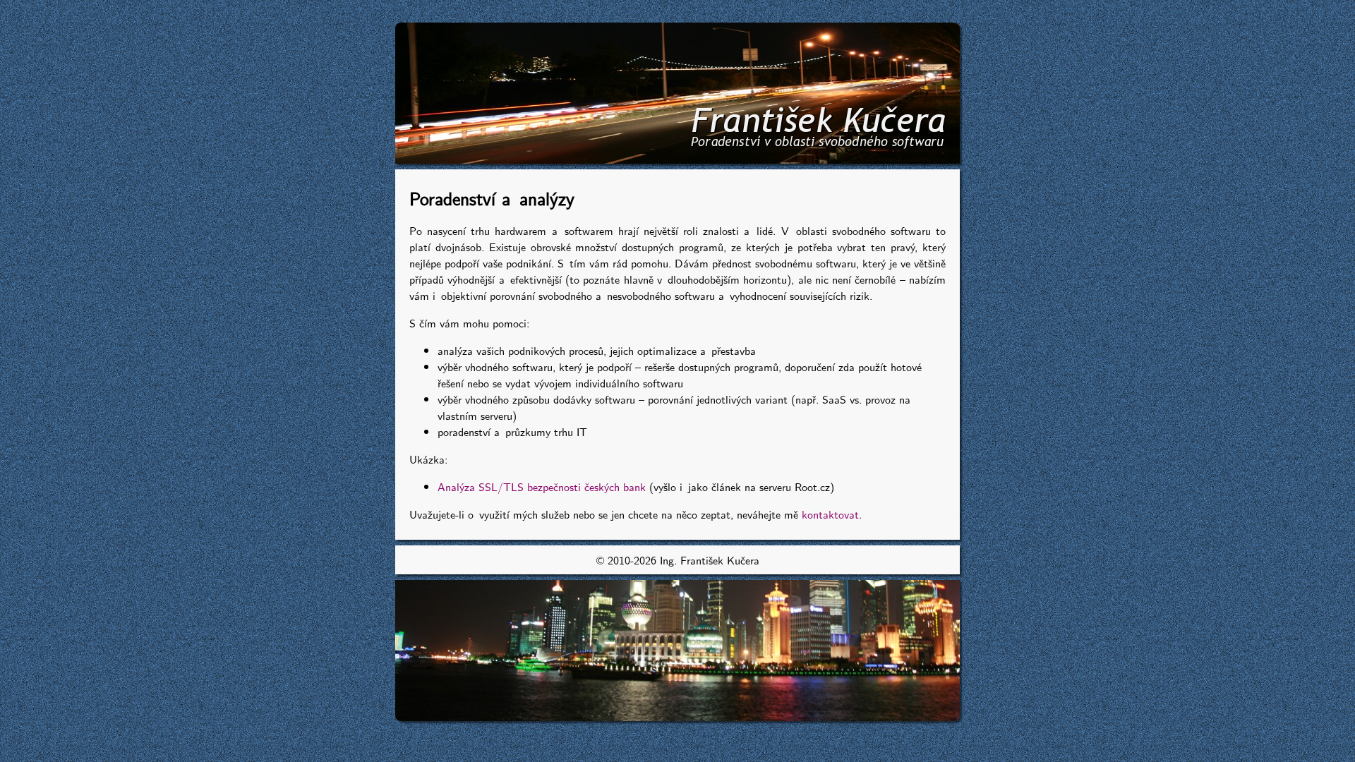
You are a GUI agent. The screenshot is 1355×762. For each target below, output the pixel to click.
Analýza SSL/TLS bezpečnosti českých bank (542, 486)
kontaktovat (830, 514)
